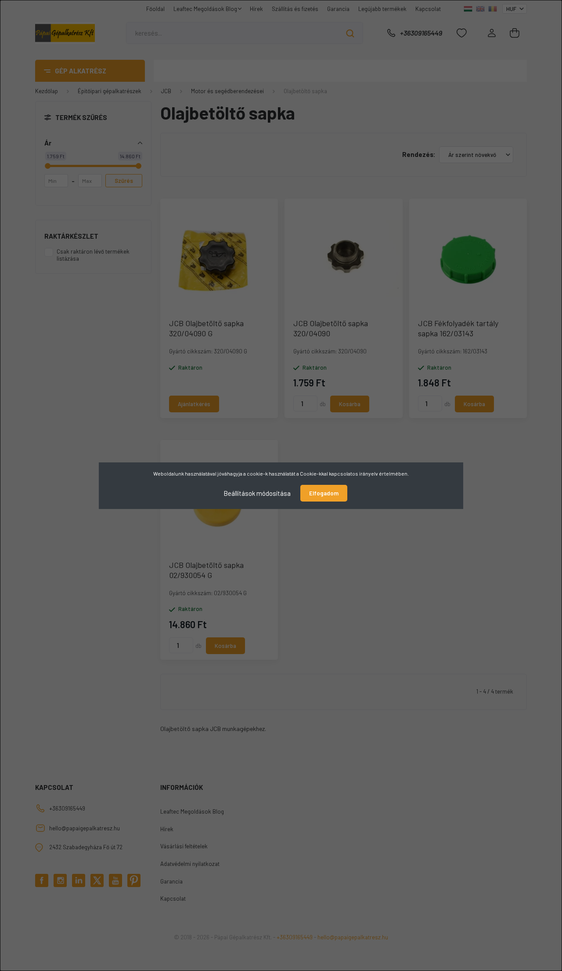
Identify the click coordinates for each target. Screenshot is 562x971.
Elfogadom (324, 493)
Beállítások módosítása (257, 493)
